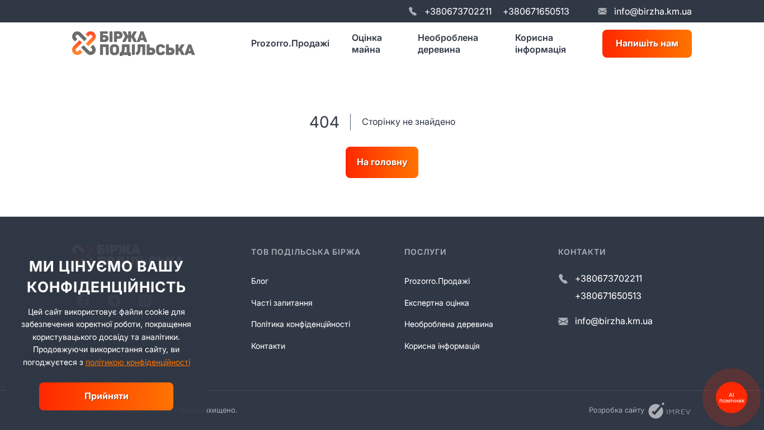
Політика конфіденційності (300, 324)
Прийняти (106, 395)
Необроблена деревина (448, 43)
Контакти (268, 345)
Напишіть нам (647, 43)
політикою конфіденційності (138, 362)
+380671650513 (536, 11)
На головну (382, 161)
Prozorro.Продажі (290, 43)
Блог (259, 281)
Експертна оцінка (436, 302)
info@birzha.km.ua (653, 11)
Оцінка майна (367, 43)
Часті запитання (282, 302)
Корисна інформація (540, 43)
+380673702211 (458, 11)
